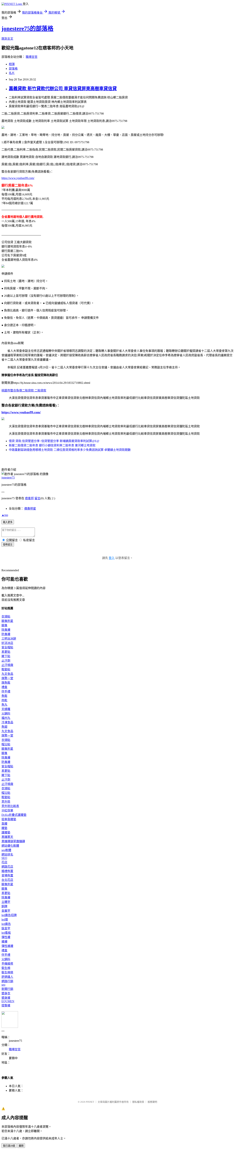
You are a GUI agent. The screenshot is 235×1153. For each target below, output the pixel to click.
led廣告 (6, 923)
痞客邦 (29, 498)
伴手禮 (5, 691)
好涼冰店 (7, 643)
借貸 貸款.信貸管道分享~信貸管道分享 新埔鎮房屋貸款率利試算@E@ (54, 441)
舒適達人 (7, 976)
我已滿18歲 (9, 1145)
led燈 (4, 919)
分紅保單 (7, 810)
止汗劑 (5, 660)
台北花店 (7, 879)
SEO (4, 858)
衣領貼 (5, 616)
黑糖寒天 (7, 836)
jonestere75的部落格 (27, 28)
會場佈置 (7, 875)
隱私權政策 (138, 1101)
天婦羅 (5, 709)
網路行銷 (7, 981)
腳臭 (4, 625)
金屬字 (5, 910)
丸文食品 (7, 673)
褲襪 (4, 941)
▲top (4, 515)
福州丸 (5, 717)
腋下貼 (5, 656)
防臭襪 (5, 634)
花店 (4, 862)
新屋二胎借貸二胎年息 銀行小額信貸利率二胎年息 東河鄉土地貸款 (52, 445)
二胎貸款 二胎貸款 (34, 390)
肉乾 (4, 700)
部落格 (13, 68)
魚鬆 (4, 695)
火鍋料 (5, 713)
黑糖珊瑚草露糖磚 (13, 841)
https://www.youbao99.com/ (17, 178)
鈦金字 (5, 928)
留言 (37, 498)
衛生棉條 (7, 972)
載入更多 (7, 522)
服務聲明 (152, 1101)
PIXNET (90, 1101)
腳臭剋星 (7, 620)
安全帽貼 (7, 647)
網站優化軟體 (10, 845)
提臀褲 (5, 1005)
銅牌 (4, 906)
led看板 (6, 932)
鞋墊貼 (5, 669)
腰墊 (4, 828)
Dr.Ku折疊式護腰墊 (13, 814)
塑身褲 (5, 997)
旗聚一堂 (7, 678)
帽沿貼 (5, 744)
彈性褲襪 (7, 946)
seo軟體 (6, 850)
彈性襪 (5, 937)
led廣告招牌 (9, 915)
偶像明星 (30, 508)
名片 (12, 73)
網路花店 (7, 866)
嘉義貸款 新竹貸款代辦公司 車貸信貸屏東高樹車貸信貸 (63, 88)
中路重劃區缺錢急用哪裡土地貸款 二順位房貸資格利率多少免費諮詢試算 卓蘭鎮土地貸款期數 (70, 449)
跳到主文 (7, 38)
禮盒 (4, 687)
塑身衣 (5, 993)
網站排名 (7, 854)
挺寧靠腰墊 (8, 819)
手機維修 (7, 963)
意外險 (5, 801)
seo (3, 984)
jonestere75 (8, 477)
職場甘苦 (31, 56)
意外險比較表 (10, 806)
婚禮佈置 (7, 871)
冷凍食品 (7, 722)
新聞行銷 (7, 988)
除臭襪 (5, 629)
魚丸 (4, 704)
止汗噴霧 (7, 665)
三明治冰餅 (8, 638)
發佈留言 (7, 544)
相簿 (12, 64)
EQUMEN (7, 1001)
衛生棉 (5, 968)
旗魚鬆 (5, 682)
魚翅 (4, 726)
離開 (21, 1145)
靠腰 (4, 823)
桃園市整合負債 (11, 390)
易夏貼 (5, 651)
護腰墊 (5, 832)
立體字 (5, 901)
